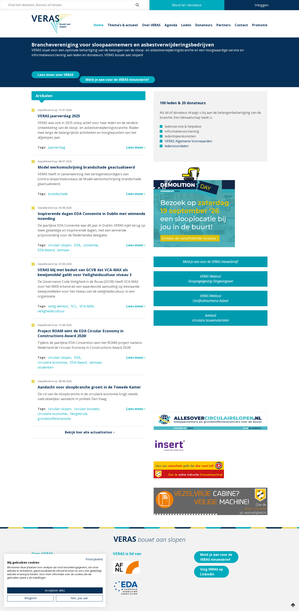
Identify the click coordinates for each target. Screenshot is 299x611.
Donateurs (203, 25)
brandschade (58, 187)
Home (99, 25)
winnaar (63, 243)
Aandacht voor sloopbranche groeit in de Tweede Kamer (89, 380)
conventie (90, 238)
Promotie (259, 25)
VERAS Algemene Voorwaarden (188, 134)
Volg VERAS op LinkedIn (211, 564)
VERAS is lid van (127, 546)
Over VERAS (151, 25)
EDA (77, 238)
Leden (186, 25)
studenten (45, 360)
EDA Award (46, 243)
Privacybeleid (94, 559)
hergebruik (78, 407)
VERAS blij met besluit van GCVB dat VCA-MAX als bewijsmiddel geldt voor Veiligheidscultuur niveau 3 (84, 265)
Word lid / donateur (187, 5)
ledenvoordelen (177, 139)
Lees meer (135, 140)
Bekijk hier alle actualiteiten (88, 425)
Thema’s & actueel (123, 25)
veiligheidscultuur (51, 304)
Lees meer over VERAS (55, 68)
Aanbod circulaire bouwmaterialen (210, 311)
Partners (223, 25)
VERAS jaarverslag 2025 (59, 108)
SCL (74, 299)
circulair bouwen (86, 402)
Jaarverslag (56, 140)
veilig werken (58, 299)
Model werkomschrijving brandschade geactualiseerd (86, 160)
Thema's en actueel (46, 551)
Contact (241, 25)
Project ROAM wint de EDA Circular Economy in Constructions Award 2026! (80, 326)
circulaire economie (52, 355)
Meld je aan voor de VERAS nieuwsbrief (117, 72)
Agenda (171, 25)
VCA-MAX (87, 299)
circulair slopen (59, 238)
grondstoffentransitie (54, 411)
